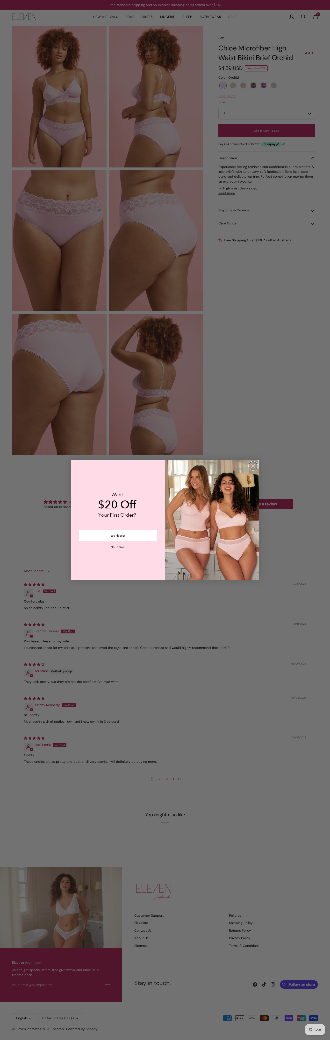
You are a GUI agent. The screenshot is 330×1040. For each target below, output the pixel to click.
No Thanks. (118, 547)
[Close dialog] (253, 466)
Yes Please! (118, 535)
